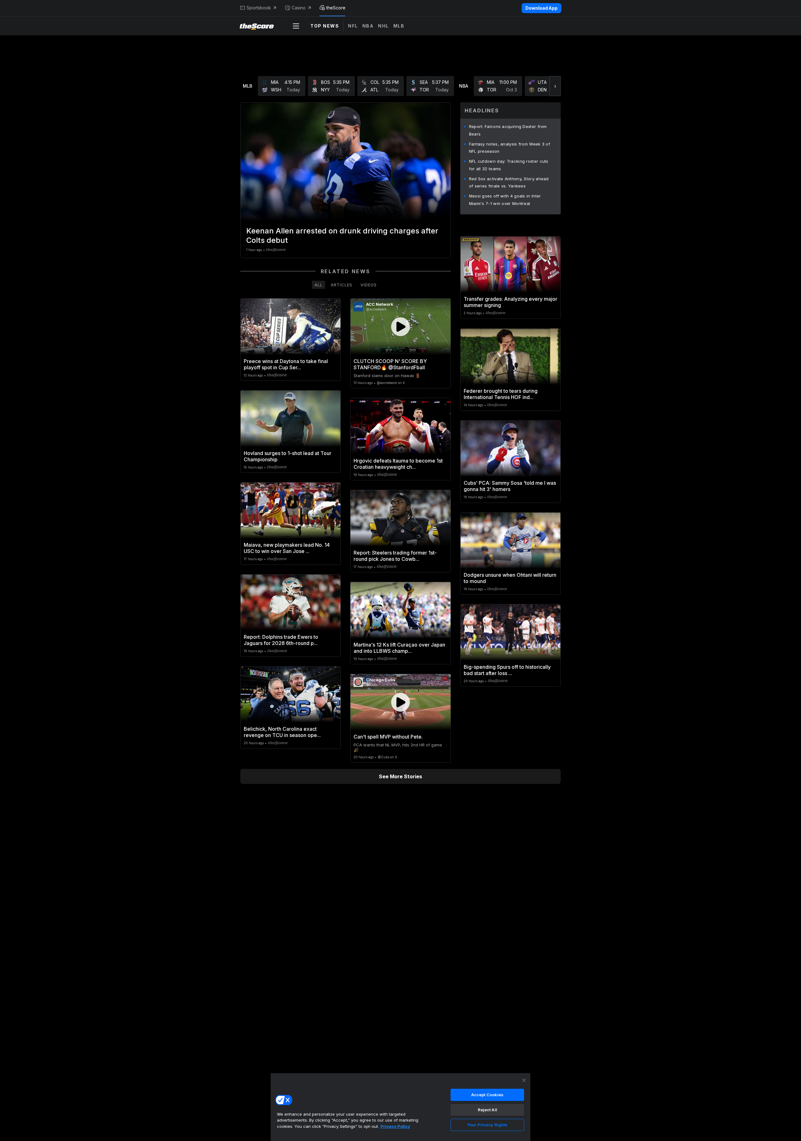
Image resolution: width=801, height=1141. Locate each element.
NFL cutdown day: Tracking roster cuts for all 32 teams (508, 165)
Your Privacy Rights (487, 1124)
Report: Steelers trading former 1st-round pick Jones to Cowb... (395, 556)
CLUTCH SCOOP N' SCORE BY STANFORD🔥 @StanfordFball (390, 364)
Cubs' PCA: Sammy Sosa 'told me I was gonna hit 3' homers (510, 486)
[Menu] (296, 26)
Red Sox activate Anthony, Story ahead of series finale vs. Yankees (509, 182)
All (318, 284)
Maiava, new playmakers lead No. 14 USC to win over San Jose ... (287, 548)
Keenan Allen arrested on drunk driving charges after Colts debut (342, 235)
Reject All (487, 1109)
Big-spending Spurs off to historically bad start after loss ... (507, 670)
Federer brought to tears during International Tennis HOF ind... (501, 394)
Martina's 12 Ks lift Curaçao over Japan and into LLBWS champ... (399, 648)
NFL (353, 25)
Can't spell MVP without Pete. (388, 737)
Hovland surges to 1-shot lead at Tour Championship (287, 456)
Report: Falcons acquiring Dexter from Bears (508, 130)
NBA (368, 25)
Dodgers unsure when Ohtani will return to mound (510, 578)
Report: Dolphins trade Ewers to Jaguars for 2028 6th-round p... (281, 640)
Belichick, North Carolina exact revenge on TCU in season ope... (282, 732)
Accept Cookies (487, 1094)
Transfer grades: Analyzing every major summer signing (510, 302)
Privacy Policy (395, 1126)
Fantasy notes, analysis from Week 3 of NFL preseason (509, 147)
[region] (400, 1107)
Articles (341, 284)
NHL (383, 25)
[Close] (524, 1080)
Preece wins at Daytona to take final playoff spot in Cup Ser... (286, 364)
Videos (368, 284)
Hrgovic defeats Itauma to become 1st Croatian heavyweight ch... (398, 464)
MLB (399, 25)
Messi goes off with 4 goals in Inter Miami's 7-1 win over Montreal (505, 199)
